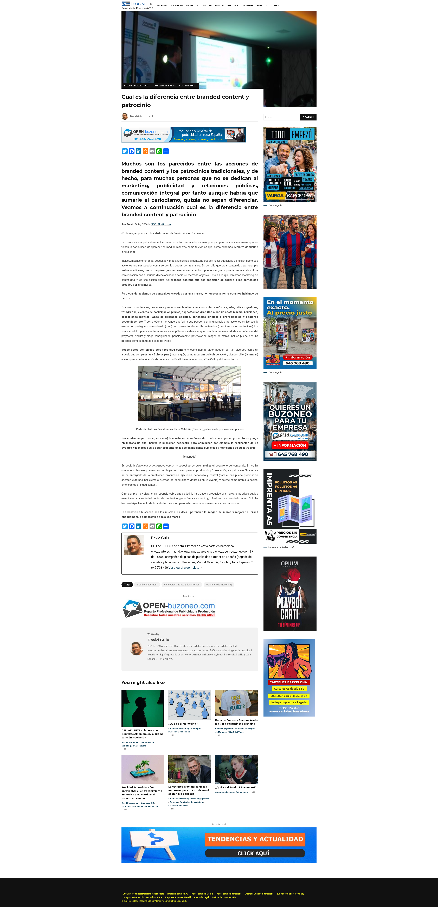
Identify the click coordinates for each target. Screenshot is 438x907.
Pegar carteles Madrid (202, 894)
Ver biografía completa (184, 567)
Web (276, 5)
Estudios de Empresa (178, 805)
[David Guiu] (136, 654)
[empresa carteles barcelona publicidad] (289, 715)
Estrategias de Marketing (191, 802)
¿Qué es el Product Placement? (236, 769)
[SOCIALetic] (137, 6)
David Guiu (136, 116)
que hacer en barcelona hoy (290, 894)
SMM (259, 5)
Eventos (192, 5)
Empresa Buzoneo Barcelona (259, 894)
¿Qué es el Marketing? (189, 705)
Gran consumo (139, 746)
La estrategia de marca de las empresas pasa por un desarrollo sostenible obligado (189, 769)
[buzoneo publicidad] (183, 141)
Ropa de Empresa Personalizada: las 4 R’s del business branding (236, 703)
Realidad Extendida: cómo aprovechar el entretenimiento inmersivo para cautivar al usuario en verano (142, 769)
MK (236, 5)
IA (210, 5)
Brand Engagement (136, 86)
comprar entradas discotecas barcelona (142, 897)
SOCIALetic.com (161, 224)
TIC (268, 5)
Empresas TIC (147, 803)
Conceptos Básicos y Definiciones (175, 86)
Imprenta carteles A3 (177, 894)
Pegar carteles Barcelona (228, 894)
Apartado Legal (201, 897)
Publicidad (223, 5)
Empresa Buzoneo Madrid (178, 897)
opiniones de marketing (219, 584)
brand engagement (147, 584)
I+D (204, 5)
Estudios (125, 806)
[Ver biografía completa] (201, 567)
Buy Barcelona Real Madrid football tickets (143, 894)
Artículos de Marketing (178, 728)
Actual (162, 5)
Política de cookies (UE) (224, 897)
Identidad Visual (236, 732)
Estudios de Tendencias (143, 806)
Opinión (247, 5)
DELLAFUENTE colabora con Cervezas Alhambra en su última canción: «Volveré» (142, 708)
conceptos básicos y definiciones (181, 584)
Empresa (177, 5)
